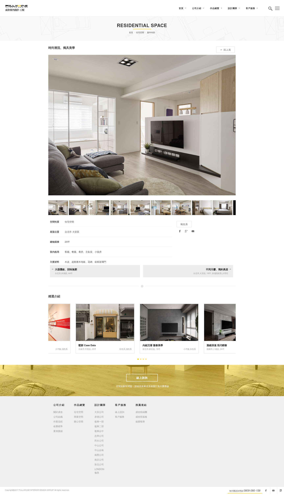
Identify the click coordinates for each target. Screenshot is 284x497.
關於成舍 (58, 412)
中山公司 (99, 445)
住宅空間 (140, 32)
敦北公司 (99, 464)
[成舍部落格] (280, 490)
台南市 (54, 348)
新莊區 (125, 348)
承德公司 (99, 416)
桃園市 (182, 348)
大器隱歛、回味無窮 (66, 269)
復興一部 (99, 421)
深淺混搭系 (221, 348)
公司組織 (58, 416)
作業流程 (58, 421)
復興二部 (99, 426)
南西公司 (99, 454)
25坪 (67, 348)
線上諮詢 (142, 378)
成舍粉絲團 (141, 412)
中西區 (61, 348)
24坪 (195, 348)
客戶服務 (119, 416)
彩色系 (95, 348)
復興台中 (99, 431)
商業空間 (78, 416)
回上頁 (227, 49)
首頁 (131, 32)
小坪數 (159, 348)
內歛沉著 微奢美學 (125, 345)
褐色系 (184, 224)
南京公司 (99, 459)
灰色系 (166, 348)
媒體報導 (140, 421)
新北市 (118, 348)
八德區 (189, 348)
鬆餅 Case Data (60, 345)
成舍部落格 (141, 416)
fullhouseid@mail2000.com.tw (273, 490)
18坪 (131, 348)
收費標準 (58, 426)
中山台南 (99, 450)
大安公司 (99, 412)
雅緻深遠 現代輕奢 (189, 345)
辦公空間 (78, 421)
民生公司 (99, 440)
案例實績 (58, 431)
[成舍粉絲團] (266, 490)
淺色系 (102, 348)
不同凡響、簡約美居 (217, 269)
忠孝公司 (99, 435)
